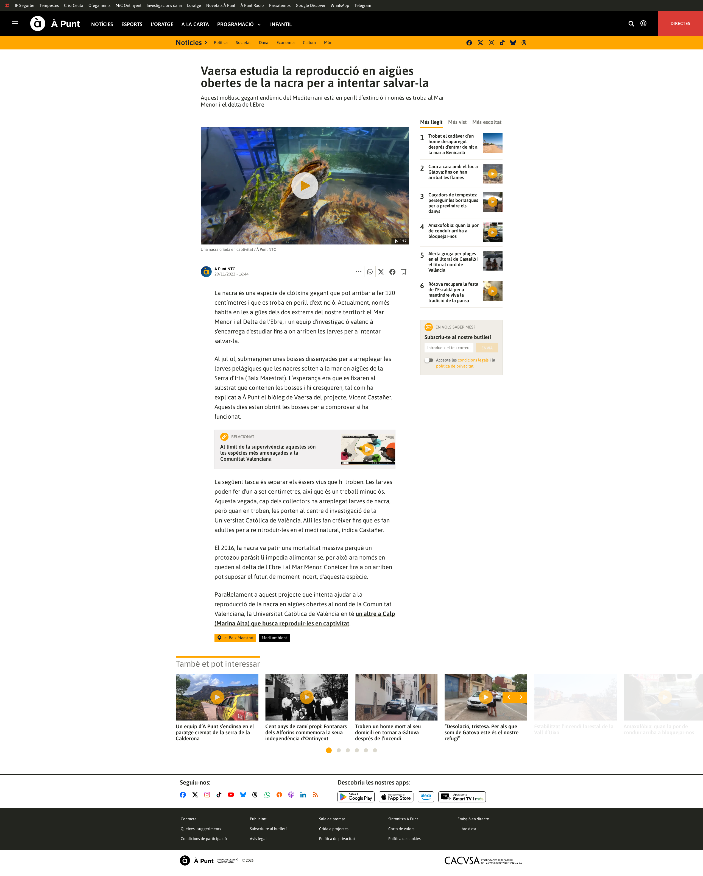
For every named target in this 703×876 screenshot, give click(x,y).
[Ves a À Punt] (55, 23)
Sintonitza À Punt (403, 819)
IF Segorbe (24, 5)
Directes (680, 23)
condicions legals (473, 360)
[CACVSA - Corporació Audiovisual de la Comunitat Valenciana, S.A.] (483, 860)
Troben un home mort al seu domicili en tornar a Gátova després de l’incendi (388, 732)
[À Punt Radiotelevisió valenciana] (209, 860)
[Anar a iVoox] (280, 794)
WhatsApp (340, 5)
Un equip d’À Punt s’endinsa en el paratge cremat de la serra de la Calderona (215, 732)
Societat (243, 42)
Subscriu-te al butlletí (268, 829)
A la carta (195, 24)
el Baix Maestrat (238, 637)
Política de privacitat (337, 838)
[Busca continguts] (631, 24)
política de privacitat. (455, 366)
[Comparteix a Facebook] (392, 271)
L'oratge (194, 5)
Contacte (189, 819)
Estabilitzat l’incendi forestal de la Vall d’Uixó (573, 729)
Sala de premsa (332, 819)
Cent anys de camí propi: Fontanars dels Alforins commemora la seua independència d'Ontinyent (306, 732)
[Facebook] (469, 43)
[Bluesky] (513, 42)
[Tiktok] (502, 42)
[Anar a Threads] (256, 794)
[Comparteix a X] (381, 271)
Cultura (309, 42)
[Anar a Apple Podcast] (292, 794)
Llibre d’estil (468, 829)
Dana (263, 42)
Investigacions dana (164, 5)
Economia (286, 42)
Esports (132, 24)
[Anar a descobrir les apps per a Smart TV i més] (462, 796)
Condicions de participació (204, 838)
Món (328, 42)
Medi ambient (274, 637)
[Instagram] (491, 42)
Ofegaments (99, 5)
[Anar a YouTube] (232, 794)
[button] (329, 750)
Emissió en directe (473, 819)
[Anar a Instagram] (208, 794)
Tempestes (49, 5)
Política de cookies (404, 838)
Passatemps (280, 5)
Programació (235, 24)
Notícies (102, 24)
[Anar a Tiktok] (220, 794)
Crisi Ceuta (73, 5)
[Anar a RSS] (316, 794)
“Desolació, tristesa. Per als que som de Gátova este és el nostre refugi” (481, 732)
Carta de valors (401, 829)
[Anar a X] (196, 794)
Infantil (281, 24)
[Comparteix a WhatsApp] (369, 271)
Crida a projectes (333, 829)
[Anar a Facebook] (184, 794)
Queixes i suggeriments (201, 829)
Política (221, 42)
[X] (480, 42)
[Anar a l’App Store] (396, 796)
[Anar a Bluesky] (244, 794)
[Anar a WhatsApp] (268, 794)
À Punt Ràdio (252, 5)
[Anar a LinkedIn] (304, 794)
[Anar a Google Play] (356, 796)
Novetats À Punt (220, 5)
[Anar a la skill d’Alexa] (426, 796)
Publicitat (258, 819)
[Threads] (524, 42)
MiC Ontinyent (128, 5)
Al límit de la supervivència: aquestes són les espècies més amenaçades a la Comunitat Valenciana (268, 453)
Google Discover (310, 5)
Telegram (363, 5)
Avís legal (258, 838)
